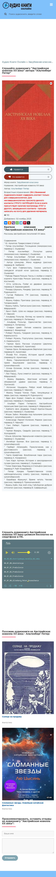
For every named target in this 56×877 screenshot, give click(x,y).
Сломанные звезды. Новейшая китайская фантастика (22, 804)
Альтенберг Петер (20, 189)
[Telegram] (21, 222)
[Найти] (5, 14)
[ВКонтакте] (5, 222)
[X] (28, 222)
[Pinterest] (24, 222)
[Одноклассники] (9, 222)
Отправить (10, 858)
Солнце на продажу (12, 717)
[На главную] (17, 5)
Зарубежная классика (27, 182)
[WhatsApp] (17, 222)
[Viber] (13, 222)
